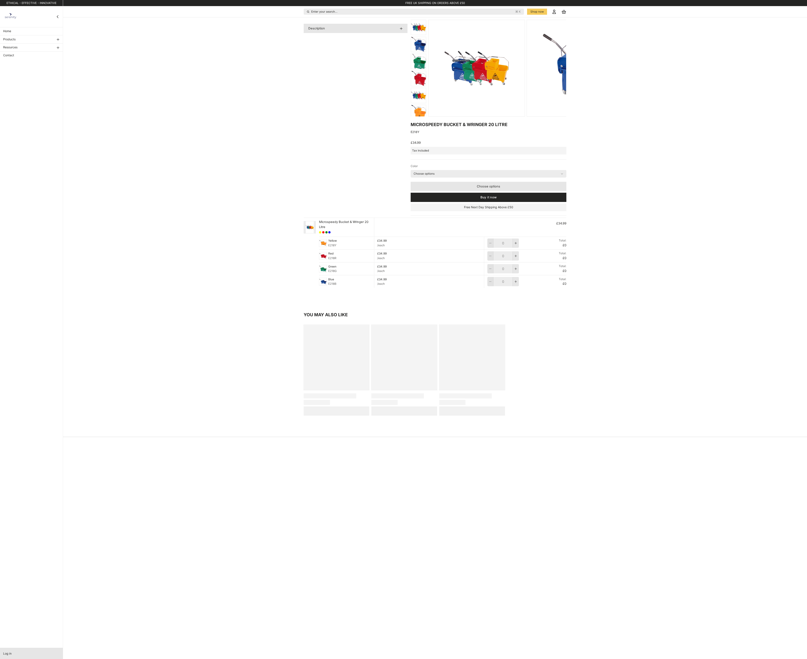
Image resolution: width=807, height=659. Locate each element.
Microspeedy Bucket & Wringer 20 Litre (343, 224)
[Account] (554, 12)
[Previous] (483, 112)
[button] (489, 186)
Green (332, 266)
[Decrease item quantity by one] (490, 243)
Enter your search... (416, 11)
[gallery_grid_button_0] (489, 112)
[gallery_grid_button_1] (494, 112)
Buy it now (488, 197)
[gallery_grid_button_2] (497, 112)
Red (331, 253)
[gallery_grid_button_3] (500, 112)
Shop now (537, 11)
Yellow (332, 240)
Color (414, 166)
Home (7, 31)
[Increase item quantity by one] (516, 243)
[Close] (57, 16)
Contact (8, 55)
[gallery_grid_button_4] (503, 112)
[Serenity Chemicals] (10, 16)
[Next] (511, 112)
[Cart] (563, 12)
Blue (331, 279)
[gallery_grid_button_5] (506, 112)
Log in (7, 653)
